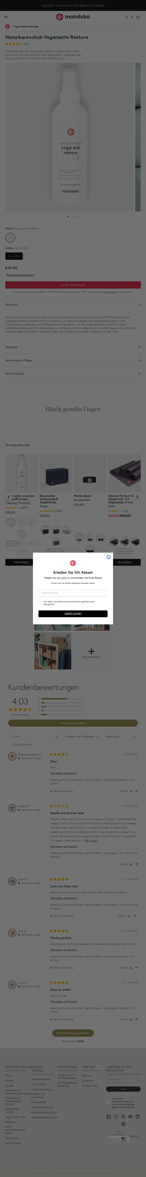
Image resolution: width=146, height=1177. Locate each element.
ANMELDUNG (73, 614)
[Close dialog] (108, 557)
